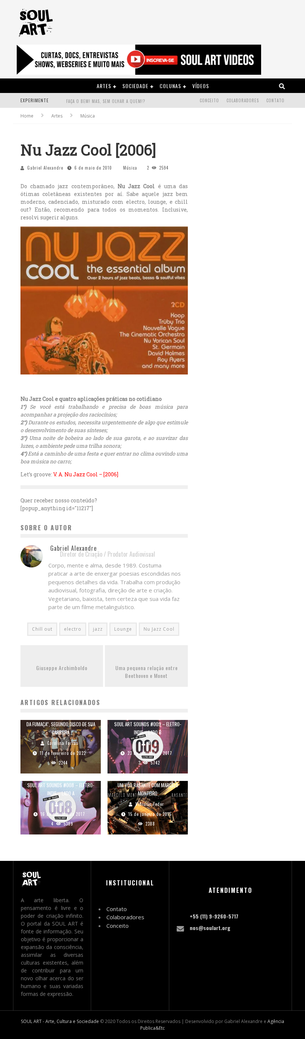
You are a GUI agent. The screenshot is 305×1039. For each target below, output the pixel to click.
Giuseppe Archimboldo (61, 668)
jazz (98, 629)
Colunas (170, 86)
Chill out (42, 629)
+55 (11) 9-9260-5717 (214, 916)
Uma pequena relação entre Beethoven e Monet (146, 671)
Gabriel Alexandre (45, 168)
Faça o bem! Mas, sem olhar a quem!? (105, 101)
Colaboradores (243, 100)
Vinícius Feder (149, 804)
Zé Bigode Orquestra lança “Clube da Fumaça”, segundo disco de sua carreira (61, 724)
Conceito (209, 100)
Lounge (123, 629)
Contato (275, 100)
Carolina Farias (62, 743)
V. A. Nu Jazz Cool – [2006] (85, 474)
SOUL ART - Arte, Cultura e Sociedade (60, 1021)
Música (130, 168)
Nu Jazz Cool (159, 629)
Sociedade (135, 86)
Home (26, 116)
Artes (104, 86)
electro (72, 629)
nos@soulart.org (210, 928)
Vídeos (200, 86)
